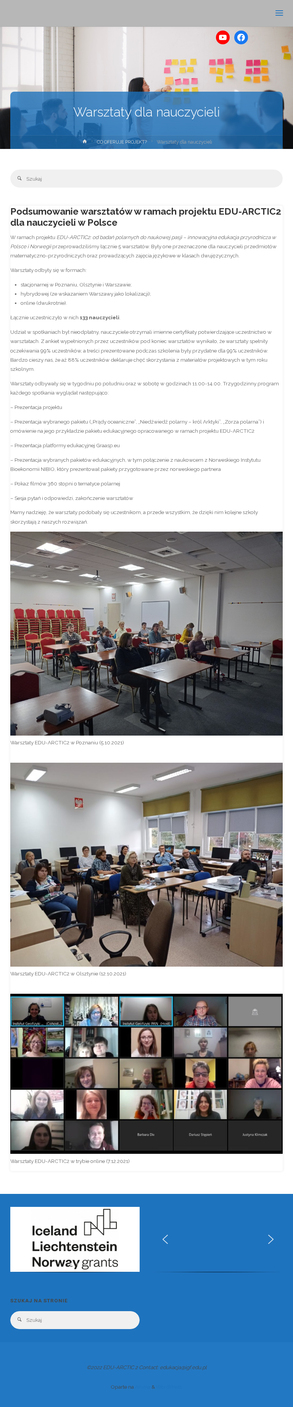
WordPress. (169, 1387)
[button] (22, 1239)
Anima (142, 1387)
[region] (75, 1242)
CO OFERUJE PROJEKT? (122, 142)
